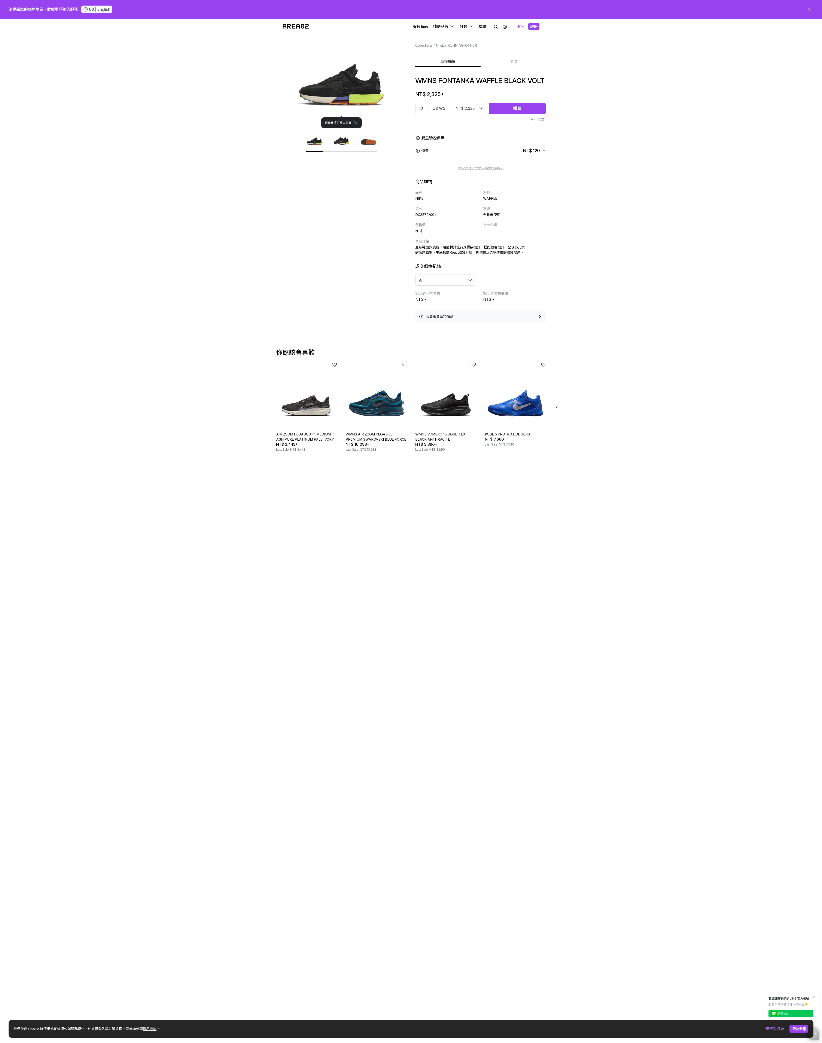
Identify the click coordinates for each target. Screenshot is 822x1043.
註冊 (534, 26)
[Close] (355, 122)
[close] (809, 9)
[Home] (296, 26)
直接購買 (448, 61)
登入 (521, 26)
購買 (517, 108)
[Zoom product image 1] (341, 81)
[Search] (495, 26)
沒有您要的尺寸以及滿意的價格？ (480, 168)
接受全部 (799, 1029)
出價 (513, 61)
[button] (504, 26)
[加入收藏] (420, 108)
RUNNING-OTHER (462, 45)
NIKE (440, 45)
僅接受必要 (774, 1029)
